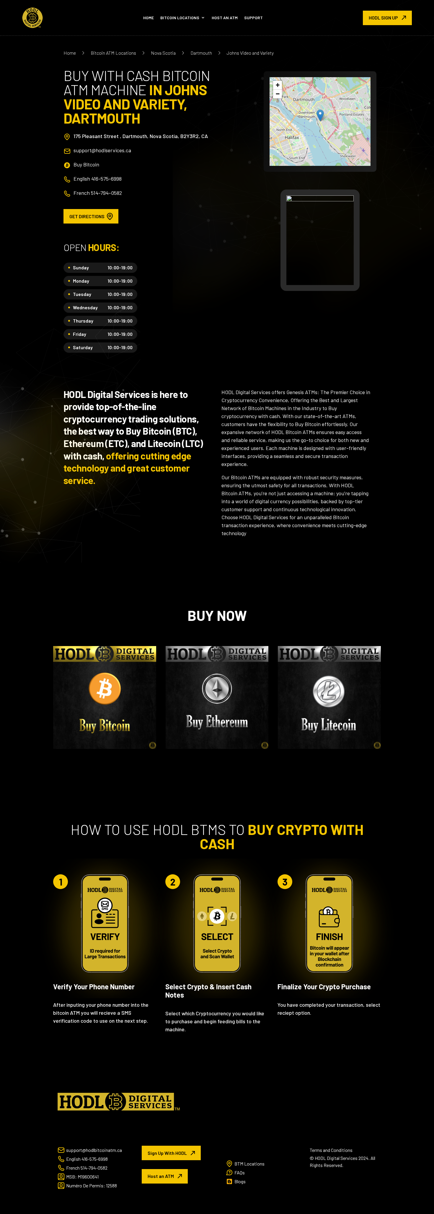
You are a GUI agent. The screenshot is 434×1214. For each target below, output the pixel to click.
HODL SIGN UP (383, 17)
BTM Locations (249, 1163)
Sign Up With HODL (167, 1153)
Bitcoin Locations (179, 17)
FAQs (239, 1172)
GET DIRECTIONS (87, 216)
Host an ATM (225, 17)
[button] (320, 115)
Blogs (240, 1181)
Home (148, 17)
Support (253, 17)
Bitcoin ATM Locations (113, 53)
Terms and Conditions (331, 1150)
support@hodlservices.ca (102, 150)
